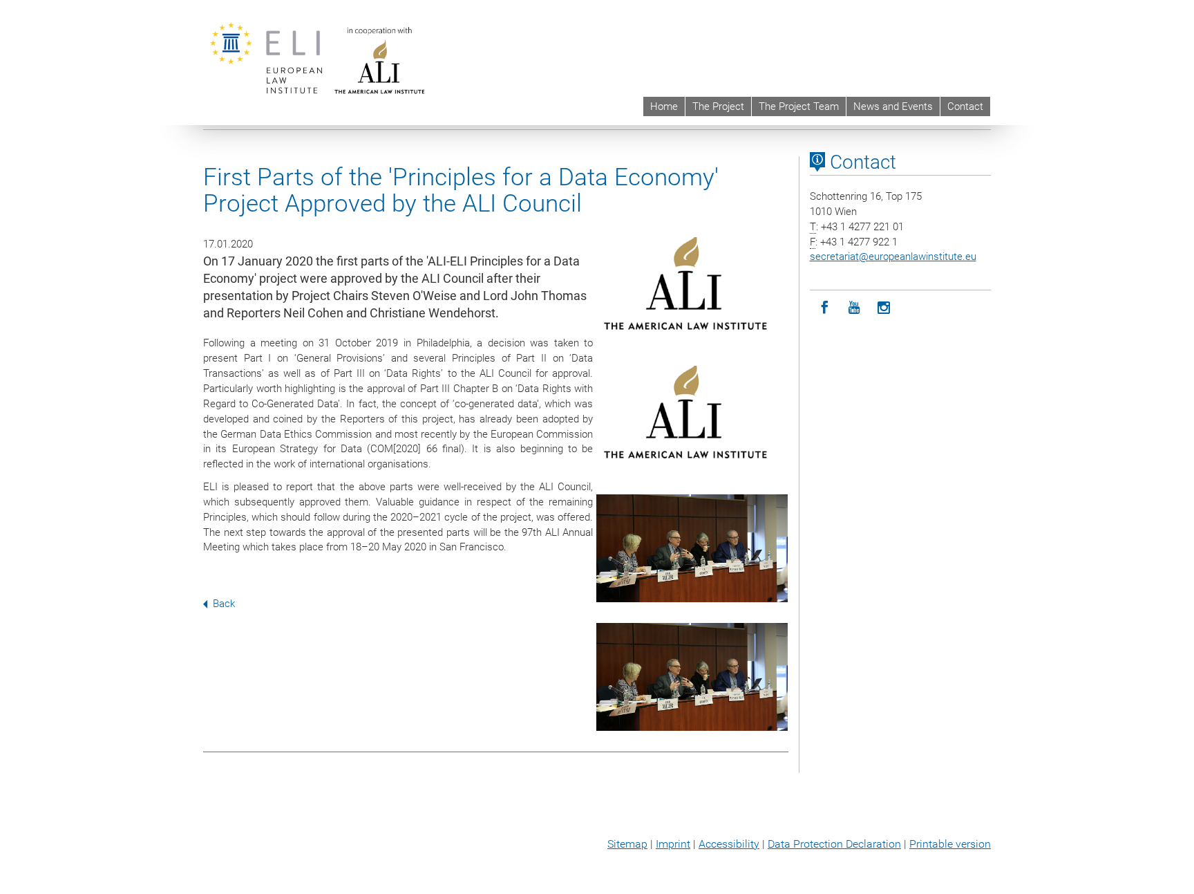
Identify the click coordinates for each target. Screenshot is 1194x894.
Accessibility (729, 843)
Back (224, 603)
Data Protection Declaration (834, 843)
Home (664, 106)
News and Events (893, 106)
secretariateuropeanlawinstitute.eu (893, 256)
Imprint (673, 843)
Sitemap (627, 843)
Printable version (950, 843)
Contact (965, 106)
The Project (718, 106)
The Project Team (799, 106)
